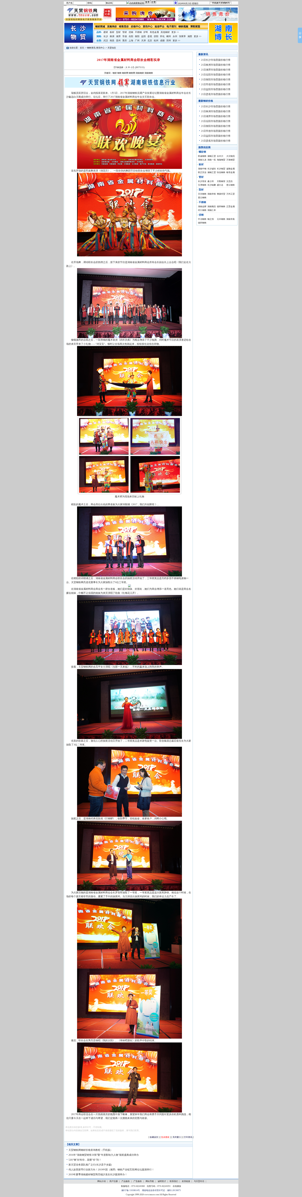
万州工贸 (230, 194)
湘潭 (118, 36)
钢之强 (210, 219)
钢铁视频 (183, 26)
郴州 (168, 36)
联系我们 (174, 1181)
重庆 (124, 40)
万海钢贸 (230, 160)
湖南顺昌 (211, 206)
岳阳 (131, 36)
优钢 (131, 32)
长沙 (105, 36)
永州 (175, 36)
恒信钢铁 (221, 172)
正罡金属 (230, 206)
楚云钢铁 (230, 185)
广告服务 (138, 1181)
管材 (124, 32)
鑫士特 (210, 181)
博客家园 (195, 26)
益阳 (143, 36)
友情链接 (186, 1181)
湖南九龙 (202, 160)
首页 (82, 48)
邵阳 (156, 36)
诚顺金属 (230, 168)
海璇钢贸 (221, 160)
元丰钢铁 (221, 219)
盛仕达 (220, 185)
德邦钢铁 (221, 206)
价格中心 (136, 26)
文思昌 (229, 181)
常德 (124, 36)
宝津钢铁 (202, 185)
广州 (137, 40)
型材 (118, 32)
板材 (112, 32)
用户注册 (113, 1181)
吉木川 (220, 156)
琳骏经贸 (221, 194)
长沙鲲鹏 (211, 185)
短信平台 (159, 26)
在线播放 (177, 1186)
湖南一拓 (211, 160)
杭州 (156, 40)
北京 (150, 40)
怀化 (162, 36)
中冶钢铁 (202, 219)
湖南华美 (230, 219)
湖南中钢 (202, 168)
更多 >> (175, 32)
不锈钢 (138, 32)
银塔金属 (230, 172)
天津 (143, 40)
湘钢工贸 (211, 156)
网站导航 (150, 1181)
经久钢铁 (202, 210)
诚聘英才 (162, 1181)
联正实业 (202, 172)
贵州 (118, 40)
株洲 (112, 36)
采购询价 (112, 26)
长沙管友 (202, 181)
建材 (105, 32)
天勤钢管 (221, 181)
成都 (162, 40)
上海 (131, 40)
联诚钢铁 (202, 156)
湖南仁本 (211, 210)
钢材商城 (100, 26)
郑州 (168, 40)
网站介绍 (101, 1181)
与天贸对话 (199, 1181)
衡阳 (137, 36)
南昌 (112, 40)
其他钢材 (165, 32)
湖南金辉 (202, 206)
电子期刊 (171, 26)
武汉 (105, 40)
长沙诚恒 (211, 168)
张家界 (182, 36)
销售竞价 (124, 26)
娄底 (150, 36)
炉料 (145, 32)
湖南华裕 (211, 194)
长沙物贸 (221, 168)
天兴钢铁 (202, 194)
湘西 (190, 36)
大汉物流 (230, 156)
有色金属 (154, 32)
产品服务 (125, 1181)
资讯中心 (148, 26)
